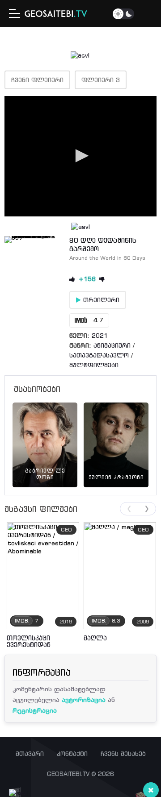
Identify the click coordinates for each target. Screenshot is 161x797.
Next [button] (147, 508)
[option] (44, 434)
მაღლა (95, 638)
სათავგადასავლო (99, 355)
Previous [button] (129, 508)
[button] (80, 156)
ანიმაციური (112, 345)
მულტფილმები (94, 365)
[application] (80, 156)
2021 (100, 336)
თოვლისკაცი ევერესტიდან (29, 641)
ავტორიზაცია (84, 699)
